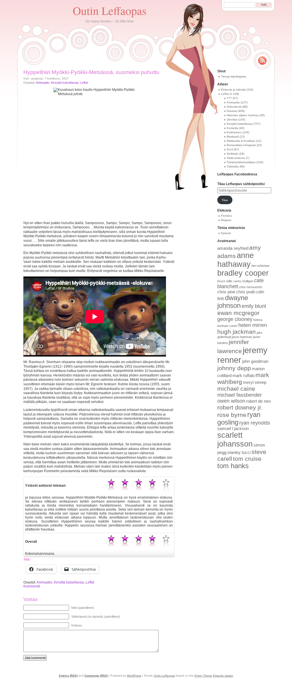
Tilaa (225, 200)
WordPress (134, 675)
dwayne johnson (232, 301)
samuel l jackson (233, 428)
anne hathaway (235, 260)
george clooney (234, 319)
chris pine (226, 292)
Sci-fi (230, 149)
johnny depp (234, 368)
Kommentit (31, 586)
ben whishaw (260, 265)
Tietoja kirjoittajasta (233, 76)
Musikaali (233, 136)
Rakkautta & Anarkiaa (241, 140)
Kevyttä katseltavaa (64, 82)
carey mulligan (243, 281)
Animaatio (42, 82)
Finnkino (226, 215)
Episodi (226, 233)
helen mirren (252, 325)
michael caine (236, 388)
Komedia (232, 128)
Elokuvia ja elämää (233, 89)
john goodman (255, 361)
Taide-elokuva (236, 157)
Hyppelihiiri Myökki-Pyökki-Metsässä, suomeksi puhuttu (91, 72)
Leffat (84, 82)
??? (229, 98)
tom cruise (247, 458)
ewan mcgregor (238, 313)
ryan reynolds (254, 423)
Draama (232, 110)
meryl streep (254, 382)
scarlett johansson (235, 439)
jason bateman (242, 337)
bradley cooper (243, 273)
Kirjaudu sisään (223, 675)
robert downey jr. (240, 407)
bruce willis (224, 281)
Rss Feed (262, 60)
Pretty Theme (203, 675)
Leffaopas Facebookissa (237, 174)
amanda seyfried (232, 248)
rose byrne (231, 414)
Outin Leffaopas (110, 10)
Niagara (226, 220)
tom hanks (233, 466)
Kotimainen (234, 132)
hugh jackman (236, 331)
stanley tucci (239, 452)
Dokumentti (234, 106)
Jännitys (232, 119)
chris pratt (245, 292)
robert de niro (258, 401)
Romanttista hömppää (241, 145)
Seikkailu (232, 153)
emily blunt (254, 306)
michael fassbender (239, 395)
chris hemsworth (250, 287)
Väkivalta (233, 166)
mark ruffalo (243, 375)
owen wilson (231, 401)
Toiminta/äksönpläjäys (241, 162)
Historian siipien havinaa (243, 115)
